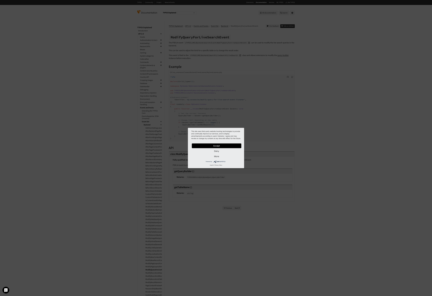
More (216, 156)
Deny (216, 151)
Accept (216, 146)
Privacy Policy (218, 165)
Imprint (212, 165)
